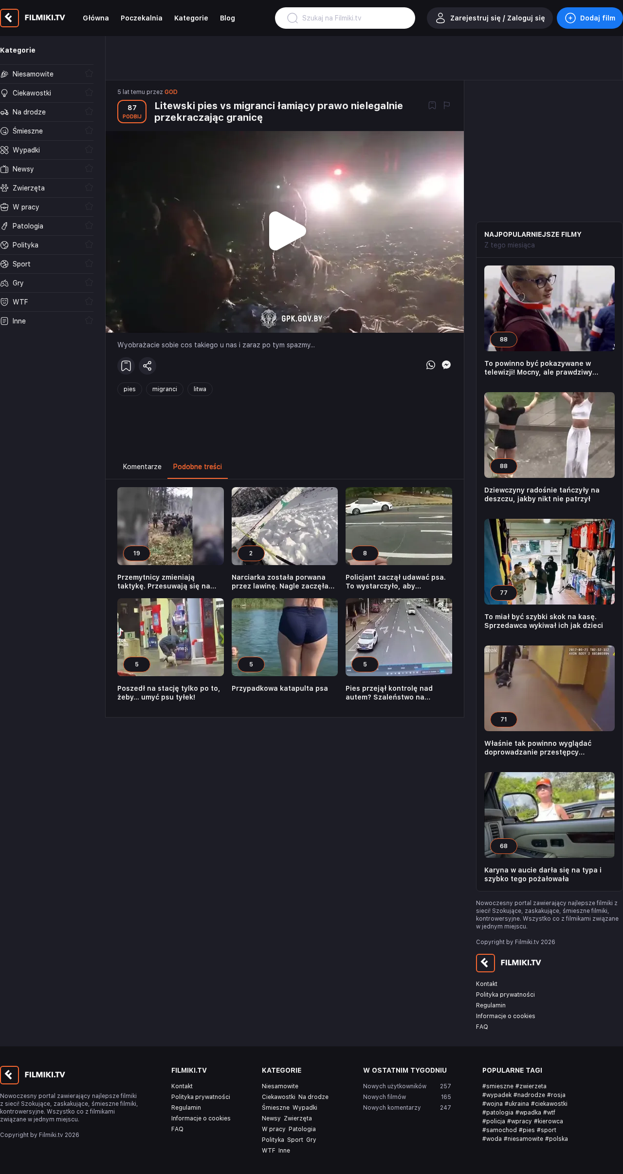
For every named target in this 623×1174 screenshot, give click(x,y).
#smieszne (497, 1086)
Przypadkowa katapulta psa (280, 688)
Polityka (273, 1139)
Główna (96, 18)
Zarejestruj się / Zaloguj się (497, 18)
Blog (227, 18)
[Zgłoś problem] (446, 106)
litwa (200, 389)
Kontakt (486, 984)
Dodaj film (597, 18)
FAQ (482, 1026)
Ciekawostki (278, 1097)
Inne (284, 1150)
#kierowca (548, 1121)
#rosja (556, 1095)
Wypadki (305, 1107)
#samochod (499, 1130)
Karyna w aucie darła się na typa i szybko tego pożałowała (543, 874)
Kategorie (191, 18)
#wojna (492, 1103)
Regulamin (491, 1005)
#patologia (497, 1112)
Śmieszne (276, 1107)
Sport (295, 1139)
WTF (268, 1150)
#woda (492, 1139)
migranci (164, 389)
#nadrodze (529, 1095)
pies (130, 389)
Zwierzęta (298, 1118)
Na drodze (313, 1097)
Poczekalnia (142, 18)
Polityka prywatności (505, 994)
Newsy (271, 1118)
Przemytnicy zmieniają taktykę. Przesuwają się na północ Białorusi (163, 581)
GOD (171, 92)
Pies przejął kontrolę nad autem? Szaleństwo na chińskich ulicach (389, 692)
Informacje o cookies (505, 1016)
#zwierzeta (531, 1086)
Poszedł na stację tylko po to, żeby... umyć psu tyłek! (168, 692)
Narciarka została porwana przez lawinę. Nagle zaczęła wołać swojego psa (280, 581)
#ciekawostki (549, 1103)
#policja (493, 1121)
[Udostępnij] (147, 366)
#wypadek (497, 1095)
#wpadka (528, 1112)
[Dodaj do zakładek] (432, 106)
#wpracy (519, 1121)
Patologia (302, 1129)
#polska (556, 1139)
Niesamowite (280, 1086)
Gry (311, 1139)
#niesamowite (523, 1139)
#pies (527, 1130)
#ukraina (517, 1103)
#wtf (549, 1112)
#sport (546, 1130)
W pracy (274, 1129)
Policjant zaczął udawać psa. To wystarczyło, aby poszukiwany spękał (396, 581)
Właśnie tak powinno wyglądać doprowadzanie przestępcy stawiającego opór (537, 748)
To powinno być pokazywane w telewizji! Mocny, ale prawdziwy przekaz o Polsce (538, 368)
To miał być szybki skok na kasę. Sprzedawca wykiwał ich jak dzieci (543, 621)
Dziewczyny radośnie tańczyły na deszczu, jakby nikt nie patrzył (542, 494)
